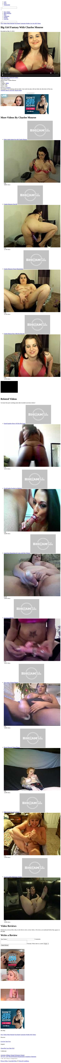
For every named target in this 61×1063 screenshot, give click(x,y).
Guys (5, 3)
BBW (7, 83)
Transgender (7, 4)
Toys (9, 1041)
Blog (5, 14)
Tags (6, 1041)
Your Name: (4, 939)
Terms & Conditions (24, 1061)
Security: (29, 943)
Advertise (3, 1055)
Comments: (38, 939)
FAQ (13, 1048)
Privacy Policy (4, 1061)
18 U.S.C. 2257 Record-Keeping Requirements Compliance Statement (18, 1056)
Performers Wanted (19, 1055)
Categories (6, 16)
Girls (5, 2)
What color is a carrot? (37, 943)
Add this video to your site (7, 90)
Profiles (6, 17)
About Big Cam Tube (6, 1048)
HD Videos (38, 23)
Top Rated (17, 23)
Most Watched (7, 13)
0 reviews (8, 87)
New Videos (7, 12)
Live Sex (6, 19)
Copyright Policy (12, 1061)
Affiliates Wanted (10, 1055)
